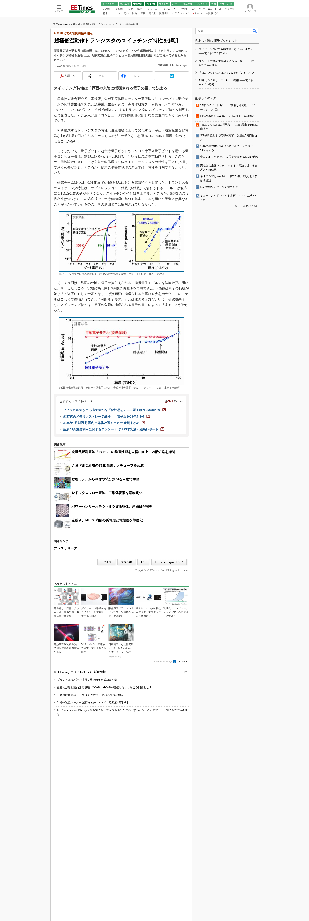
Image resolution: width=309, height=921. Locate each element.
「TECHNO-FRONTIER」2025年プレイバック (226, 72)
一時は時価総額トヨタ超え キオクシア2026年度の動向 (90, 695)
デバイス (106, 562)
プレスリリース (65, 548)
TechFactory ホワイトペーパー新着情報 (80, 672)
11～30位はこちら (248, 205)
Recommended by (163, 661)
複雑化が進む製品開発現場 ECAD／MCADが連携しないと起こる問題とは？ (104, 687)
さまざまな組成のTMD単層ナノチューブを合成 (108, 465)
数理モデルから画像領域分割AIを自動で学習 (105, 479)
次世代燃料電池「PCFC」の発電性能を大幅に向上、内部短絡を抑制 (123, 452)
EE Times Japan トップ (169, 562)
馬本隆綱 (163, 65)
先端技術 (75, 24)
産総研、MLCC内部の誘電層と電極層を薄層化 (107, 520)
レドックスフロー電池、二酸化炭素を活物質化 (107, 493)
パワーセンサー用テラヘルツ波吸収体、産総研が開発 (112, 506)
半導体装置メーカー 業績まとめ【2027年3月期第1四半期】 (93, 702)
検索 (255, 31)
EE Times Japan (60, 24)
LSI (143, 562)
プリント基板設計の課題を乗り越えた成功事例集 (87, 679)
